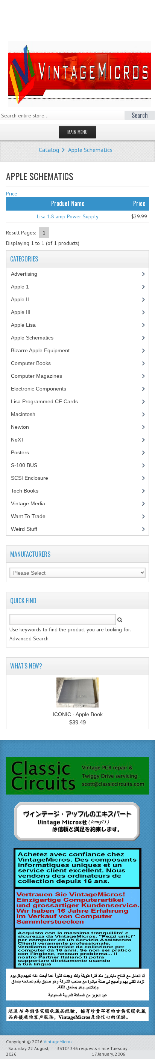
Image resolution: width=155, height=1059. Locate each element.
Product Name (67, 203)
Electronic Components (42, 389)
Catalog (49, 149)
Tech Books (30, 491)
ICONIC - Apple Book (78, 714)
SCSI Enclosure (33, 478)
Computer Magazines (42, 376)
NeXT (17, 440)
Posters (24, 452)
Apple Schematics (90, 149)
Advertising (28, 274)
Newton (20, 427)
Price (11, 193)
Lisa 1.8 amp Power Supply (68, 216)
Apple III (25, 312)
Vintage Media (32, 503)
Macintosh (27, 414)
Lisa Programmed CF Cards (48, 401)
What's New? (26, 665)
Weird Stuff (28, 529)
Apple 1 (24, 287)
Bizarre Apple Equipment (44, 350)
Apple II (24, 299)
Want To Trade (28, 516)
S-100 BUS (28, 465)
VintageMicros (58, 1041)
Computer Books (36, 363)
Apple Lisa (29, 325)
